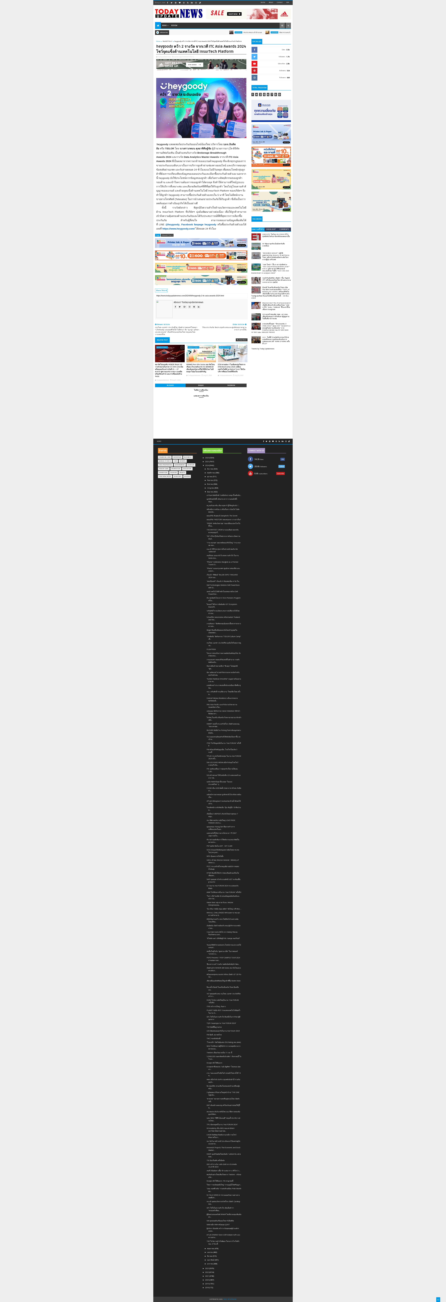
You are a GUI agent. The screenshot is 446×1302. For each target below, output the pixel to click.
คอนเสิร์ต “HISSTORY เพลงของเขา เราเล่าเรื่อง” (224, 519)
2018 (207, 1287)
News (164, 25)
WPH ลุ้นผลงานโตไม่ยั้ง (215, 856)
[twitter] (171, 2)
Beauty (182, 472)
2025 (207, 461)
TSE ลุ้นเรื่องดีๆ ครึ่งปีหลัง (216, 1160)
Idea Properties (165, 465)
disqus (200, 385)
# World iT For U (167, 235)
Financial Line (165, 457)
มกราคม (210, 1264)
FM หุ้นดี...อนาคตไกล (214, 1035)
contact (280, 2)
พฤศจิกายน (211, 473)
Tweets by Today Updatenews (262, 349)
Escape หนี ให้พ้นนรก (214, 1063)
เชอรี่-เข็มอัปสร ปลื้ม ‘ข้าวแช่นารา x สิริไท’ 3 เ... (223, 1171)
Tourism (191, 465)
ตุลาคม (210, 476)
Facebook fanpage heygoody (198, 224)
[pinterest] (175, 2)
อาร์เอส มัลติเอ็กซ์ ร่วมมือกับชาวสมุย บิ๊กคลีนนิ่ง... (224, 495)
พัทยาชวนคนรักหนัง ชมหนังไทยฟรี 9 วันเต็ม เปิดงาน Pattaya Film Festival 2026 (221, 32)
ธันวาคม (210, 469)
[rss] (188, 2)
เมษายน (210, 1252)
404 (287, 2)
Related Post (162, 340)
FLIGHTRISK (211, 649)
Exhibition (163, 472)
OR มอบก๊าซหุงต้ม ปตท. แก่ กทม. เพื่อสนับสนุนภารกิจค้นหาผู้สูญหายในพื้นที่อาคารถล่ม (275, 317)
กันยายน (210, 480)
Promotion (175, 469)
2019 (207, 1284)
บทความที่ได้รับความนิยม (258, 229)
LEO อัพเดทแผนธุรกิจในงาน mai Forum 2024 (223, 1031)
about (271, 2)
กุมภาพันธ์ (211, 1260)
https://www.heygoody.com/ (178, 228)
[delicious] (200, 2)
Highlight (271, 229)
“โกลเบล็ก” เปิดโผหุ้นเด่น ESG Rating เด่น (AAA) (224, 1042)
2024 (207, 465)
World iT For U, (189, 57)
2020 (207, 1280)
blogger (170, 385)
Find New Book (165, 476)
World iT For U (167, 41)
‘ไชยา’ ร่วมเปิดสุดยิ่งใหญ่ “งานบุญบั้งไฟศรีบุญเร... (224, 1185)
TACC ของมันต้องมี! (214, 1038)
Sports (183, 461)
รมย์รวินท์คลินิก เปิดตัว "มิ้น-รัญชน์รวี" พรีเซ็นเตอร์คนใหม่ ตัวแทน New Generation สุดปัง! (276, 280)
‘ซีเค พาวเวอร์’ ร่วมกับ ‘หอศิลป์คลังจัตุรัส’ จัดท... (223, 964)
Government (180, 465)
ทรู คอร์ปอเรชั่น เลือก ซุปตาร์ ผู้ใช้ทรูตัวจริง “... (223, 505)
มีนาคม (210, 1256)
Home (263, 2)
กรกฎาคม (210, 488)
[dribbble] (183, 2)
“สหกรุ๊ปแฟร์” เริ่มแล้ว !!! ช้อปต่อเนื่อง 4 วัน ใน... (223, 581)
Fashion (173, 472)
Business (263, 32)
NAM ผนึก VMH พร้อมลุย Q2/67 (218, 1224)
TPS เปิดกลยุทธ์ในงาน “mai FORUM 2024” (222, 1124)
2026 (207, 458)
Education (187, 469)
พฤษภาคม (211, 1248)
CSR (175, 461)
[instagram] (196, 2)
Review (174, 25)
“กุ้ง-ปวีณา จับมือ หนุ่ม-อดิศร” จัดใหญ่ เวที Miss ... (224, 909)
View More (242, 340)
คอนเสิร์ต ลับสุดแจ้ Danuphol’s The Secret (222, 516)
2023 (207, 1268)
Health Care (164, 469)
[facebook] (167, 2)
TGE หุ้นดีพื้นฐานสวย (214, 1027)
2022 (207, 1272)
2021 (207, 1276)
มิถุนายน (210, 492)
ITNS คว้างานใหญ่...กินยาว (216, 1006)
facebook (231, 385)
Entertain (188, 32)
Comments (284, 229)
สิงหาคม (210, 484)
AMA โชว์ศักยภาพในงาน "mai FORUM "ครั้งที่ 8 (224, 892)
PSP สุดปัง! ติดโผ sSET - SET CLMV (219, 846)
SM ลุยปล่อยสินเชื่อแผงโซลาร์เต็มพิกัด (220, 1221)
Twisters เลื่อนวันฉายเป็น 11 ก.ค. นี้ (219, 1052)
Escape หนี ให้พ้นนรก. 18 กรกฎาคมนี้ (220, 1181)
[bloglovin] (179, 2)
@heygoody (173, 224)
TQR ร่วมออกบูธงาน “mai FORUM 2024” (221, 1023)
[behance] (192, 2)
